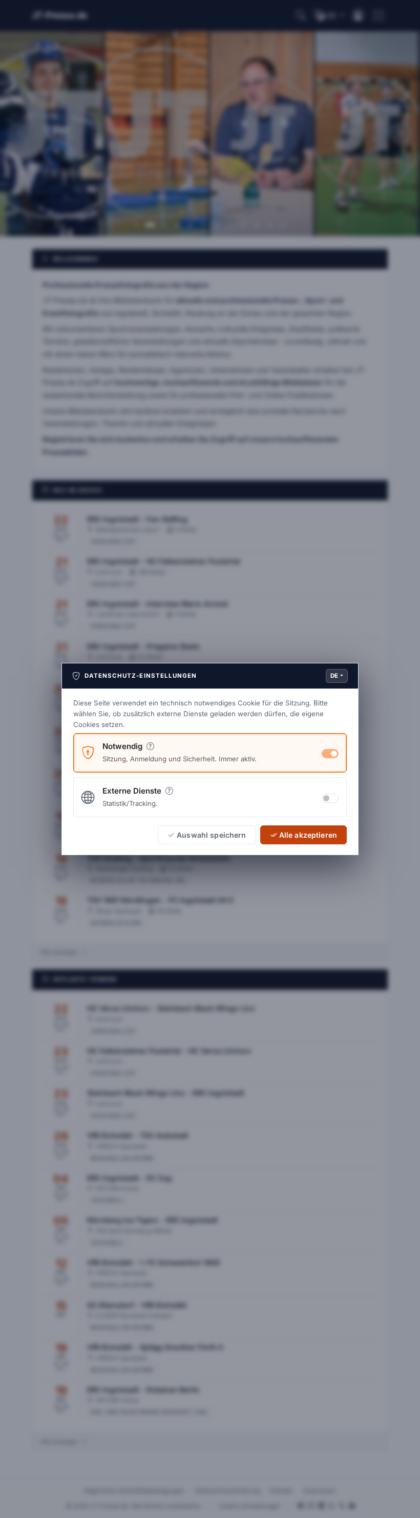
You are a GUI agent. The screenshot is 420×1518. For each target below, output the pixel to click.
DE (334, 675)
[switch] (330, 798)
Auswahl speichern (211, 835)
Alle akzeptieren (308, 835)
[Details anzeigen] (150, 746)
